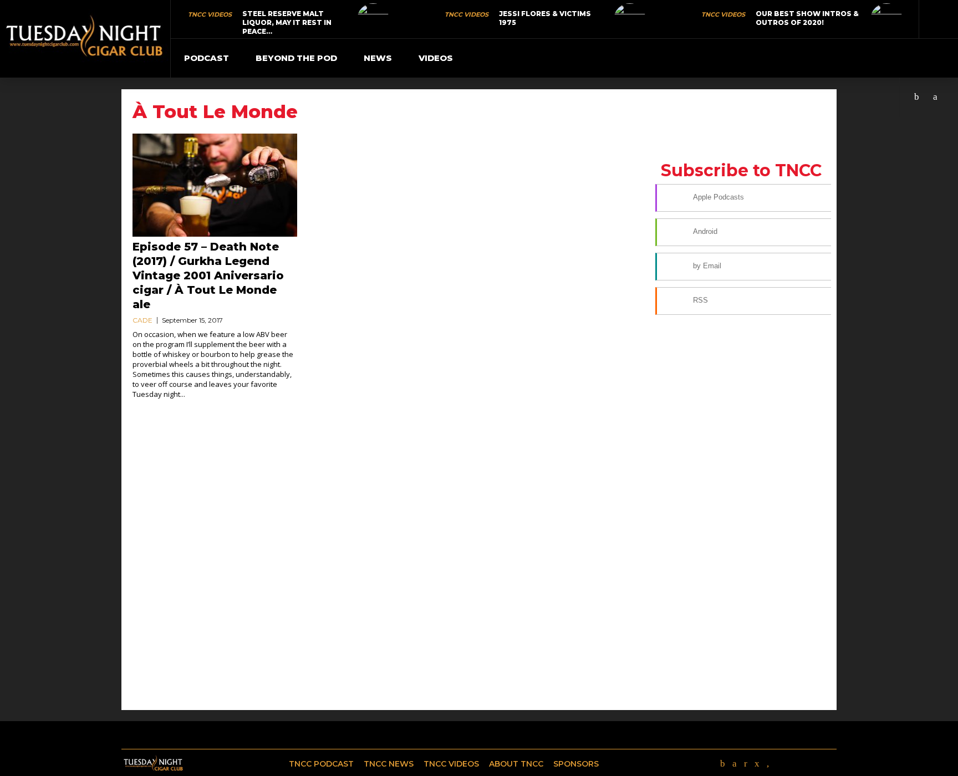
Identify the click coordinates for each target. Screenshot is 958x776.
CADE (142, 320)
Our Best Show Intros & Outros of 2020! (807, 18)
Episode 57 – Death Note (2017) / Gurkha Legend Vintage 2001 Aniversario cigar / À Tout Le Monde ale (208, 275)
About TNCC (516, 764)
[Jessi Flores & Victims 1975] (630, 19)
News (378, 58)
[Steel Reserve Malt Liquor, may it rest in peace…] (373, 19)
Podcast (206, 58)
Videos (436, 58)
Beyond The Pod (296, 58)
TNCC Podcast (321, 764)
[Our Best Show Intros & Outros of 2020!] (886, 19)
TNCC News (389, 764)
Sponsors (576, 764)
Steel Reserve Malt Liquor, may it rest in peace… (287, 22)
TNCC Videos (210, 14)
